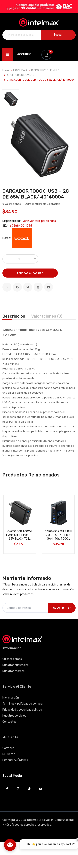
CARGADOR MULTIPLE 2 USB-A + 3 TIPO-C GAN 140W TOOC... (58, 535)
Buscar (58, 34)
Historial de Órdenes (15, 760)
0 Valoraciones (11, 203)
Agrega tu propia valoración (42, 203)
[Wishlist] (6, 287)
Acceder (24, 54)
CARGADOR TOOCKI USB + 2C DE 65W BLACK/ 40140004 (35, 194)
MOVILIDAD (20, 70)
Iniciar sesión (10, 697)
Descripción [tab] (13, 316)
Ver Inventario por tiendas (39, 221)
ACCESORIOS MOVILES (20, 74)
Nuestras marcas (13, 671)
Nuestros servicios (14, 715)
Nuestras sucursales (15, 665)
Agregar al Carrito (30, 273)
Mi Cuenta (8, 754)
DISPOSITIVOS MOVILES (45, 70)
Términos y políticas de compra (22, 703)
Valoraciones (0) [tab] (46, 316)
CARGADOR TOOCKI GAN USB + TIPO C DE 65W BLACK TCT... (19, 535)
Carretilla (8, 748)
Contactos (9, 721)
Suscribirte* (62, 607)
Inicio (5, 70)
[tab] (10, 99)
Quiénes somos (12, 659)
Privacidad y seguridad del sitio (22, 709)
